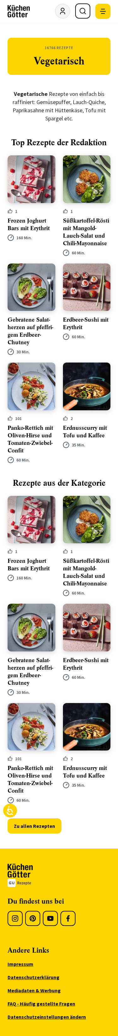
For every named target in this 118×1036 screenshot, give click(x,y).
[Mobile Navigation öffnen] (102, 11)
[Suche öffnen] (82, 11)
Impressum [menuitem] (20, 964)
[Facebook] (68, 918)
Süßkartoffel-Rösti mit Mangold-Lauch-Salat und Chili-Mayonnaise (86, 232)
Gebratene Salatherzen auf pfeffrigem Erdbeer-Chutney (30, 331)
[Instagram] (15, 918)
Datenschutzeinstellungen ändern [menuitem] (47, 1017)
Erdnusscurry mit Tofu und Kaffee (85, 431)
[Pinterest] (32, 918)
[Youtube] (50, 918)
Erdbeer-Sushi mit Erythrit (86, 323)
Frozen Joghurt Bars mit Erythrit (29, 224)
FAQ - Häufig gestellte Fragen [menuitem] (41, 1003)
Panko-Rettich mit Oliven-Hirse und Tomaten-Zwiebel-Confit (30, 439)
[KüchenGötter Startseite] (19, 11)
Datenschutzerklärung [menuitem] (33, 977)
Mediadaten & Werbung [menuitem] (34, 990)
